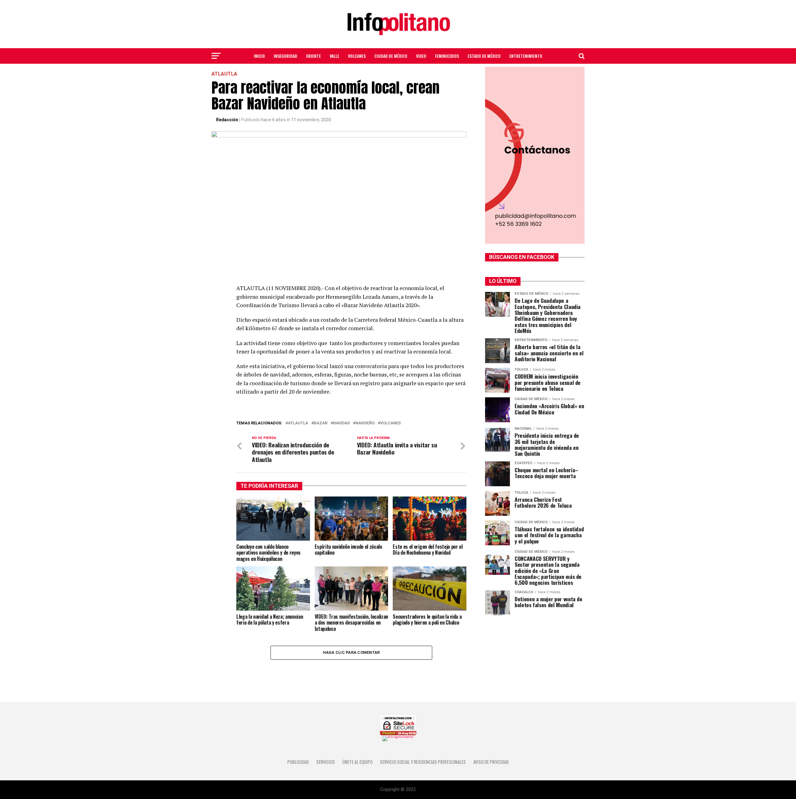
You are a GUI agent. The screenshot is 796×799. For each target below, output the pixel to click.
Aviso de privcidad (491, 762)
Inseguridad (285, 56)
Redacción (227, 119)
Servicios (325, 762)
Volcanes (357, 56)
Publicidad (298, 762)
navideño (365, 423)
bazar (320, 423)
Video (421, 56)
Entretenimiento (525, 56)
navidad (341, 423)
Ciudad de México (390, 56)
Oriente (313, 56)
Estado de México (484, 56)
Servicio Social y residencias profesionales (423, 762)
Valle (334, 56)
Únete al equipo (357, 762)
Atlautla (298, 423)
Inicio (259, 56)
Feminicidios (447, 56)
